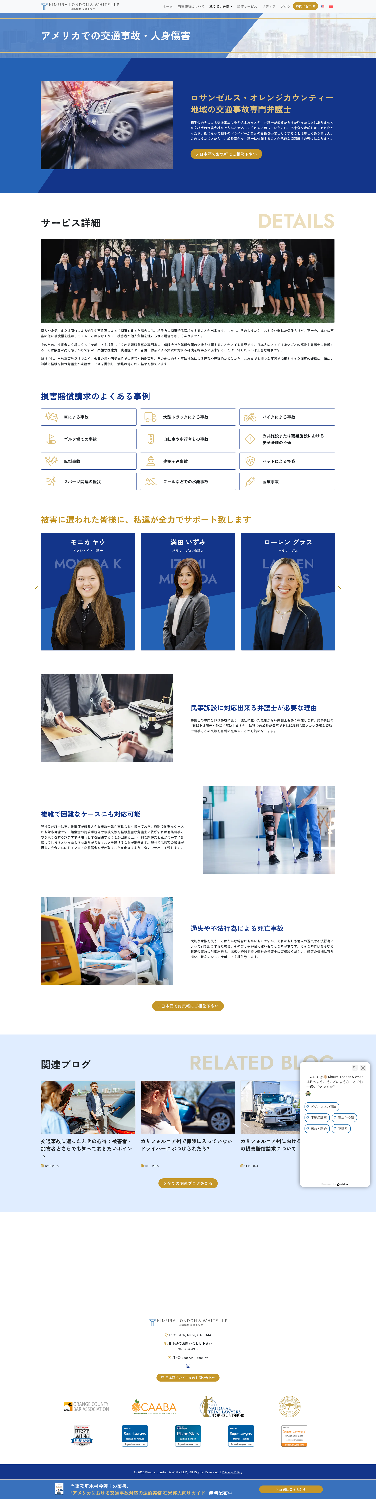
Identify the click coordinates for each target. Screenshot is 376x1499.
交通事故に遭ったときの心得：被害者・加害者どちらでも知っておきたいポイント (86, 1148)
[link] (80, 6)
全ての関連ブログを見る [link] (189, 1183)
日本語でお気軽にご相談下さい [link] (227, 154)
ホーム (168, 6)
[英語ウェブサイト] (322, 6)
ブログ (285, 6)
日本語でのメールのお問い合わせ (189, 1377)
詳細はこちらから (292, 1489)
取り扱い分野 (219, 6)
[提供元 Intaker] (343, 1184)
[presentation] (37, 589)
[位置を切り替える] (355, 1068)
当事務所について (191, 6)
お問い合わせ (306, 6)
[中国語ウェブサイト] (331, 6)
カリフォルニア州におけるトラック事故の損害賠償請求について (286, 1144)
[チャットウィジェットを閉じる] (363, 1068)
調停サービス (247, 6)
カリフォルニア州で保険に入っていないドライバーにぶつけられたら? (186, 1144)
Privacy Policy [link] (232, 1471)
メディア (269, 6)
